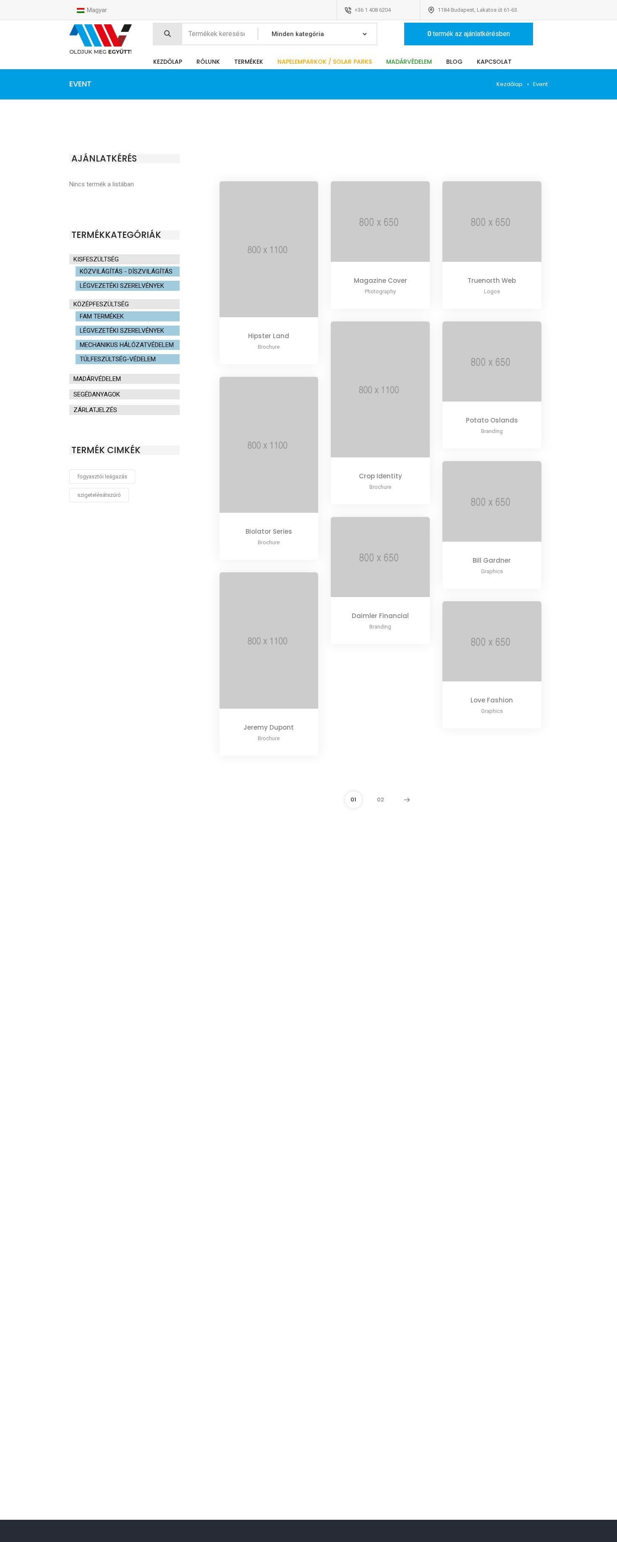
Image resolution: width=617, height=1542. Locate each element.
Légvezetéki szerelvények (122, 286)
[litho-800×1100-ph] (257, 255)
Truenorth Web (492, 280)
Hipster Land (268, 335)
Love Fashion (492, 700)
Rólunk (208, 61)
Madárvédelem (409, 61)
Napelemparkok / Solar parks (324, 61)
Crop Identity (380, 476)
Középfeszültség (101, 304)
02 (380, 800)
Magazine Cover (380, 280)
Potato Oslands (492, 420)
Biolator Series (269, 531)
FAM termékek (102, 316)
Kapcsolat (494, 61)
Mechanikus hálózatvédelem (127, 345)
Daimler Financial (380, 615)
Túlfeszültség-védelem (118, 359)
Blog (454, 61)
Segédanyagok (96, 394)
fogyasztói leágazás (102, 476)
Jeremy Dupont (268, 727)
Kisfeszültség (96, 259)
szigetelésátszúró (99, 495)
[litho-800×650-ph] (369, 227)
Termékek (248, 61)
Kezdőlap (167, 61)
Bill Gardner (492, 560)
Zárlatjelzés (95, 410)
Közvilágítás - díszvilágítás (126, 271)
